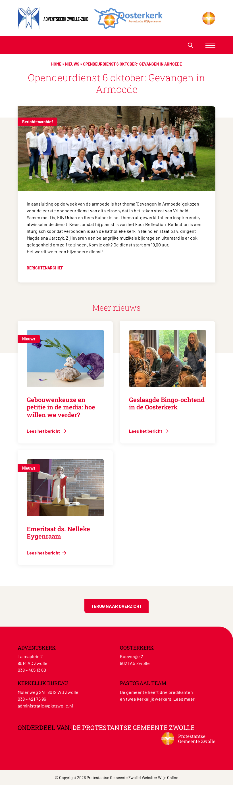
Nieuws (72, 64)
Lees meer (183, 699)
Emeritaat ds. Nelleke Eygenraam (58, 532)
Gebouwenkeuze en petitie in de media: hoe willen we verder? (61, 407)
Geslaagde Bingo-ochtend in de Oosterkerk (167, 403)
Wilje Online (168, 777)
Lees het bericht (44, 431)
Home (56, 64)
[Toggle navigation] (210, 45)
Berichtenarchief (37, 121)
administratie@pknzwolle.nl (45, 705)
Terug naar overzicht (116, 606)
